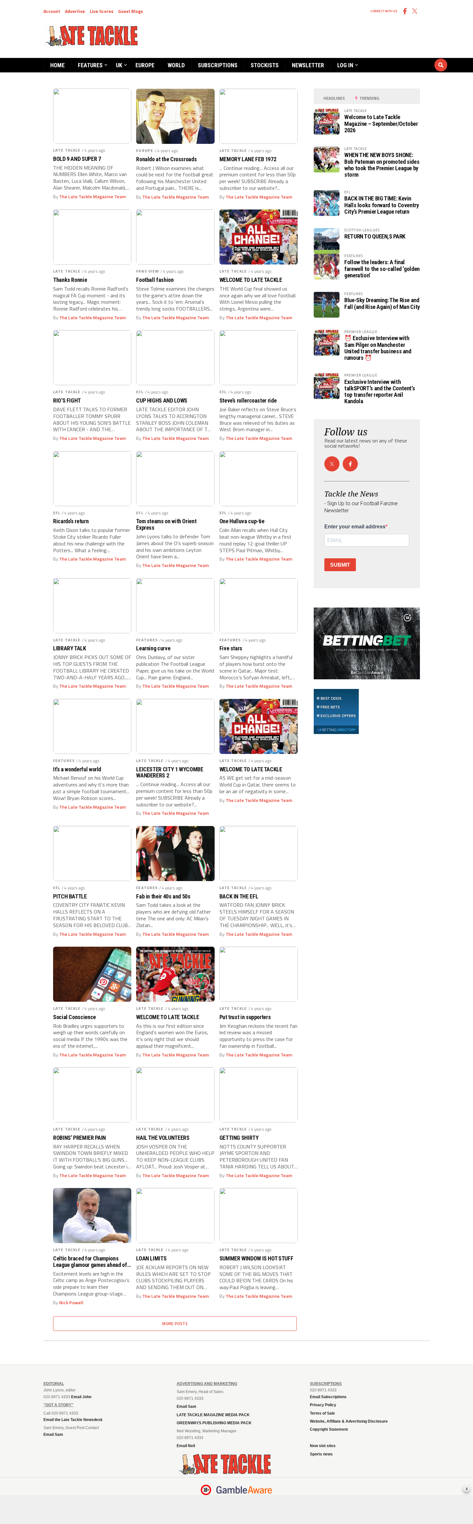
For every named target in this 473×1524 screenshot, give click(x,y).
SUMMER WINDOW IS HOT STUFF (256, 1258)
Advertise (75, 11)
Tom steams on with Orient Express (166, 524)
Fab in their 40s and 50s (163, 896)
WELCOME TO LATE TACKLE (250, 280)
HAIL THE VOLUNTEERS (162, 1138)
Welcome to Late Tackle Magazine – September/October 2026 (381, 123)
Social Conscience (74, 1017)
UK (119, 65)
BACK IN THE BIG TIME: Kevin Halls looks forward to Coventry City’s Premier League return (381, 205)
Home (57, 65)
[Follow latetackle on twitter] (331, 463)
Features (90, 65)
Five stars (230, 648)
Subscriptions (217, 65)
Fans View (147, 271)
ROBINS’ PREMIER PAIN (79, 1138)
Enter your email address (354, 526)
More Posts (175, 1323)
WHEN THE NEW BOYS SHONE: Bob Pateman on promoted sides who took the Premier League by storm (381, 165)
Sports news (321, 1454)
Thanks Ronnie (70, 280)
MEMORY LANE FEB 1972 (247, 159)
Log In (345, 65)
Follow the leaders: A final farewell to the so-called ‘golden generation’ (382, 268)
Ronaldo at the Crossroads (166, 159)
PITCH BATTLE (70, 896)
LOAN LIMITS (151, 1258)
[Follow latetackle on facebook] (350, 463)
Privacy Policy (323, 1405)
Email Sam (186, 1406)
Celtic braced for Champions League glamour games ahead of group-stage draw (90, 1261)
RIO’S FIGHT (67, 400)
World (176, 65)
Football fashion (154, 280)
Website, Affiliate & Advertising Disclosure (349, 1421)
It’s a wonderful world (77, 769)
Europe (144, 65)
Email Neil (186, 1446)
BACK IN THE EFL (238, 896)
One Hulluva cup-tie (241, 521)
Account (51, 11)
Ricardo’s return (70, 521)
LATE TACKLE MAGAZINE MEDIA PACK (213, 1415)
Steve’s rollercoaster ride (248, 400)
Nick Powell (71, 1302)
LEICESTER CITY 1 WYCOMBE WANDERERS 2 (169, 772)
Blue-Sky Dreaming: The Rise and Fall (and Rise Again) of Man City (382, 303)
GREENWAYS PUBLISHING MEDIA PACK (214, 1423)
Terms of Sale (322, 1413)
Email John (81, 1397)
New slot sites (323, 1446)
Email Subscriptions (328, 1397)
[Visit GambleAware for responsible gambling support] (244, 1490)
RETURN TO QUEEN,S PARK (374, 236)
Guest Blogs (130, 11)
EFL (139, 392)
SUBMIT (340, 565)
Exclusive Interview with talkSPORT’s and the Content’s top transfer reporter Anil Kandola (379, 391)
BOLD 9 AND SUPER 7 (77, 159)
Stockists (265, 65)
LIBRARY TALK (69, 648)
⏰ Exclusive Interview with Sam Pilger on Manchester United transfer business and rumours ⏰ (377, 348)
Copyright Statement (329, 1429)
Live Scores (101, 11)
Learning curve (153, 648)
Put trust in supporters (245, 1017)
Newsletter (308, 65)
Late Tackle (66, 150)
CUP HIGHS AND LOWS (161, 400)
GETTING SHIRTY (239, 1138)
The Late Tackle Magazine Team (92, 196)
